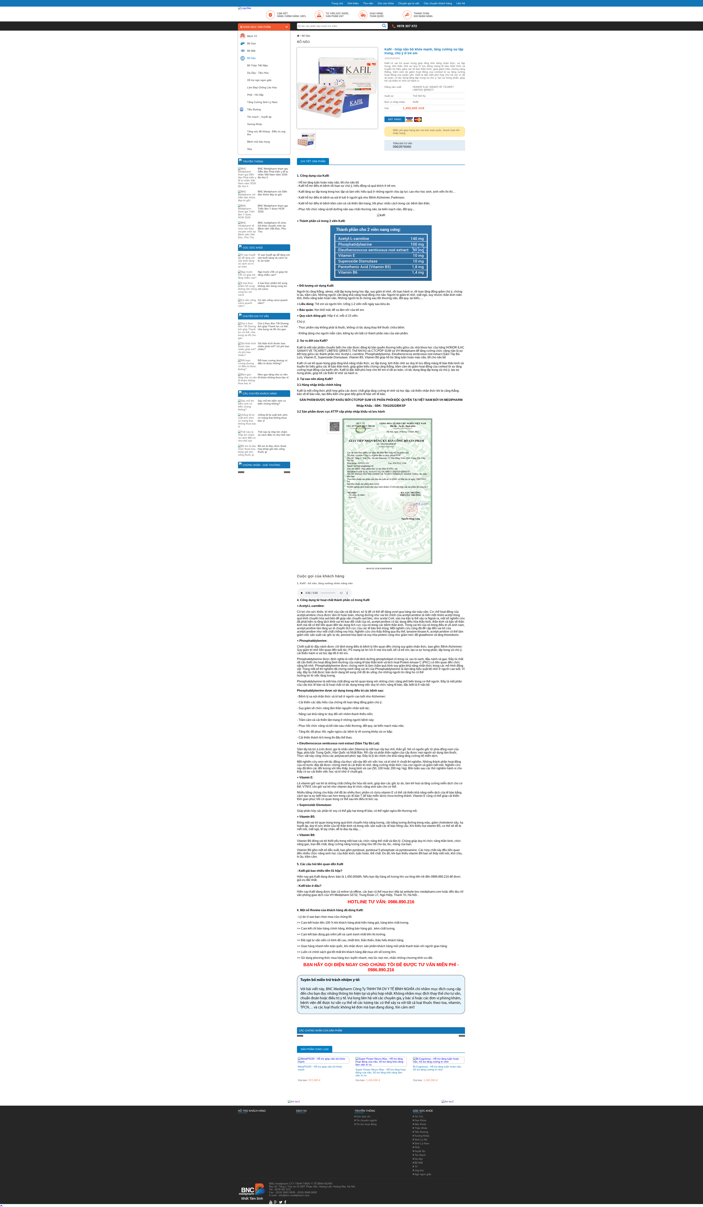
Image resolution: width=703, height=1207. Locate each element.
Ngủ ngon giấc (422, 1174)
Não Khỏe (420, 1124)
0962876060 (402, 146)
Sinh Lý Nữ (420, 1139)
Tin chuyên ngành (366, 1120)
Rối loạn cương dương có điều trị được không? (272, 362)
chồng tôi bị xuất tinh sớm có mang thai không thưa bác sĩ (273, 417)
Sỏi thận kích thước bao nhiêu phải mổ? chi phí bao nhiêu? (273, 346)
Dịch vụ (301, 1110)
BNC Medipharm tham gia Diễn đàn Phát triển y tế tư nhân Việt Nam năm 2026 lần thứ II (273, 173)
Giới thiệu (353, 3)
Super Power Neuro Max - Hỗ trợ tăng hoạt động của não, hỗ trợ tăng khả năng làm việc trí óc (381, 1072)
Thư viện (368, 3)
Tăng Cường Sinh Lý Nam (262, 102)
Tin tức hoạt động (366, 1124)
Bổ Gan (251, 43)
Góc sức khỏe (386, 3)
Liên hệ (460, 3)
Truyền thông (253, 161)
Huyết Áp (419, 1151)
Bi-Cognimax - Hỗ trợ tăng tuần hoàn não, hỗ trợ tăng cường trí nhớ (437, 1068)
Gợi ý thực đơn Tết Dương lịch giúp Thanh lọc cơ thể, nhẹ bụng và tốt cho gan (273, 326)
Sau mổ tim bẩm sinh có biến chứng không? (272, 402)
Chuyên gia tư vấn (408, 3)
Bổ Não (251, 58)
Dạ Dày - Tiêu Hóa (258, 72)
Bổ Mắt (251, 50)
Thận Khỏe (420, 1128)
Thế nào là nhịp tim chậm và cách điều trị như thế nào (274, 433)
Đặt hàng (394, 119)
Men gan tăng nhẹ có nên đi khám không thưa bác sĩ (273, 376)
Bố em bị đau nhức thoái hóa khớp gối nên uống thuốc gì (272, 448)
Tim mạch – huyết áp (259, 116)
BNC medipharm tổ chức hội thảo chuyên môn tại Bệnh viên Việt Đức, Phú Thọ (272, 227)
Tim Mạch (420, 1154)
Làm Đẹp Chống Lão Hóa (262, 87)
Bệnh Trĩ (252, 36)
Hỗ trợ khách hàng (252, 1110)
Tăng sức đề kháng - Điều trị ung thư (266, 133)
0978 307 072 (407, 26)
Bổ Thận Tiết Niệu (257, 65)
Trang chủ (337, 3)
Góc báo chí (363, 1116)
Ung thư (419, 1170)
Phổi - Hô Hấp (255, 94)
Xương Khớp (254, 124)
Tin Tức (418, 1116)
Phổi (417, 1147)
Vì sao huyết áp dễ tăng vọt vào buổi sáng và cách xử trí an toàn (274, 257)
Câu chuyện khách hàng (438, 3)
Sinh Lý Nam (421, 1143)
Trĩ (416, 1166)
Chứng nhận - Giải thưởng (261, 465)
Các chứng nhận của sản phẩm (320, 1030)
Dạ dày (418, 1158)
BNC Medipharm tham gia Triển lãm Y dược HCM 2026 (273, 208)
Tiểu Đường (254, 109)
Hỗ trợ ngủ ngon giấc (259, 80)
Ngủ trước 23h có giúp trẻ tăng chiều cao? (273, 273)
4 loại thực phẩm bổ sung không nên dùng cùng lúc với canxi (272, 286)
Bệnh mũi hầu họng (258, 141)
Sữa (249, 149)
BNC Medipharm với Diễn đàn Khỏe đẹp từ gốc (272, 193)
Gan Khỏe (420, 1120)
